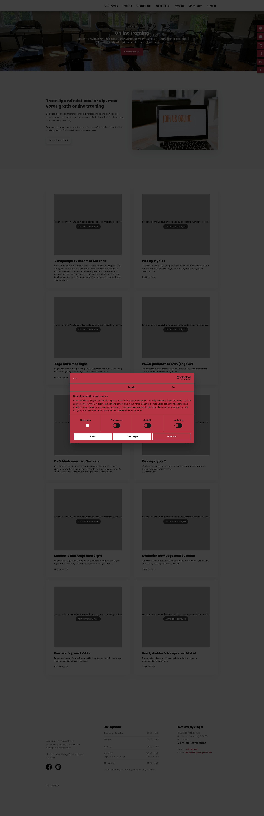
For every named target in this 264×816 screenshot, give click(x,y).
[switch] (116, 425)
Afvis (92, 436)
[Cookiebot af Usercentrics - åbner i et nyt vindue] (179, 378)
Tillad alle (171, 436)
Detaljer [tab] (132, 387)
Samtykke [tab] (91, 387)
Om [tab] (173, 387)
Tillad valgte (132, 436)
